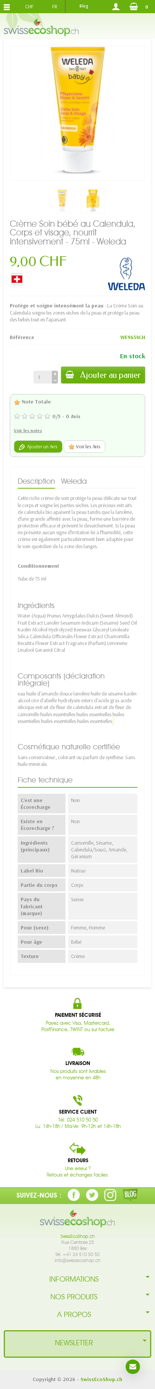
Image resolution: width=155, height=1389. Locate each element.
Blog (83, 6)
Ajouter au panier (110, 375)
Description (36, 481)
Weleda (74, 481)
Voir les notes (28, 430)
